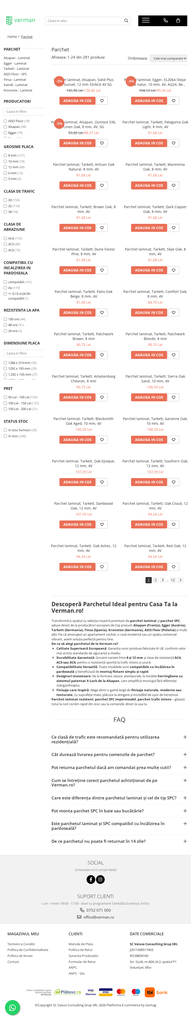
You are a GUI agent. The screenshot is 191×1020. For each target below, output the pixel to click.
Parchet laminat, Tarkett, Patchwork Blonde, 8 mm (155, 336)
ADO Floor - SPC (15, 74)
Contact (13, 961)
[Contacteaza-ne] (165, 20)
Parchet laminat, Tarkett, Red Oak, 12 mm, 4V (155, 548)
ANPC (73, 967)
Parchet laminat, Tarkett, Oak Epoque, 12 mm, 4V (83, 463)
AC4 (11, 238)
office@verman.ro (98, 917)
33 (10, 200)
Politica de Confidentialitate (27, 949)
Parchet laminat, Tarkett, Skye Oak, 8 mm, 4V (155, 251)
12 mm (13, 167)
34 (10, 211)
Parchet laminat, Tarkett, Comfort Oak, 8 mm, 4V (155, 294)
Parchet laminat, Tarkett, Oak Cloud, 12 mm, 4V (155, 505)
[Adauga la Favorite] (102, 101)
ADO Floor (15, 121)
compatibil (16, 282)
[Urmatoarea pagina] (180, 580)
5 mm (12, 178)
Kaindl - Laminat (16, 85)
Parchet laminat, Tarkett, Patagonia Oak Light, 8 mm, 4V (155, 124)
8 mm (12, 155)
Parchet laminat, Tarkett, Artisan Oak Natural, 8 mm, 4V (83, 166)
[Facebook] (91, 879)
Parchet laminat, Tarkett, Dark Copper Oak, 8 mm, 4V (155, 209)
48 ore (12, 325)
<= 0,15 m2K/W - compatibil (20, 296)
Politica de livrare (20, 955)
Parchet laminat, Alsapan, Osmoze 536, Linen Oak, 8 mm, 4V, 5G (83, 124)
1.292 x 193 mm (19, 374)
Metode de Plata (81, 944)
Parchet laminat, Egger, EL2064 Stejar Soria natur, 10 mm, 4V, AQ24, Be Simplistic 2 (155, 82)
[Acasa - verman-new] (21, 21)
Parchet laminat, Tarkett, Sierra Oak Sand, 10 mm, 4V (155, 378)
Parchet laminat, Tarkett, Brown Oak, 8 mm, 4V (83, 209)
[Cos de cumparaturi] (178, 20)
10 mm (13, 161)
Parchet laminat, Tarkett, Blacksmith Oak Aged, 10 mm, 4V (83, 421)
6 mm (12, 173)
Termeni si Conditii (21, 944)
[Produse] (146, 21)
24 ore (12, 331)
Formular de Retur (82, 961)
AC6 (11, 250)
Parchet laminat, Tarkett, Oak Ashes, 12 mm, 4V (83, 548)
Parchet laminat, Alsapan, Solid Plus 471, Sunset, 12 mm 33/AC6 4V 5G (84, 82)
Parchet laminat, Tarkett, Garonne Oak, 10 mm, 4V (155, 421)
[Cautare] (126, 21)
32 (10, 206)
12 (173, 580)
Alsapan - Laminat (17, 58)
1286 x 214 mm (19, 362)
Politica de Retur (81, 949)
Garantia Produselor (83, 955)
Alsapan (14, 126)
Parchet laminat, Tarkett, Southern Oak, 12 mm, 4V (155, 463)
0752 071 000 (98, 910)
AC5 (11, 244)
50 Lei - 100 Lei (18, 397)
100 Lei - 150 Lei (19, 403)
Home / (13, 36)
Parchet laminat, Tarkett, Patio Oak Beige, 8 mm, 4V (83, 294)
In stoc (13, 436)
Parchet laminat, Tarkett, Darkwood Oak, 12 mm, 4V (83, 505)
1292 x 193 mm (19, 368)
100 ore (13, 319)
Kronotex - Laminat (18, 90)
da (10, 287)
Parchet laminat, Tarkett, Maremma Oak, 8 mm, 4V (155, 166)
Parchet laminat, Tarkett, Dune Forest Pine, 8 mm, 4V (83, 251)
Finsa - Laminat (15, 79)
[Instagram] (100, 879)
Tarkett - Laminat (16, 68)
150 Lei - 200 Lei (19, 409)
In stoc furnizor (19, 430)
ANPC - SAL (77, 973)
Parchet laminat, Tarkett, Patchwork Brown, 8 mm (83, 336)
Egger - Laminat (15, 63)
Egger (12, 132)
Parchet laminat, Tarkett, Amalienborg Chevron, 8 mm (83, 378)
